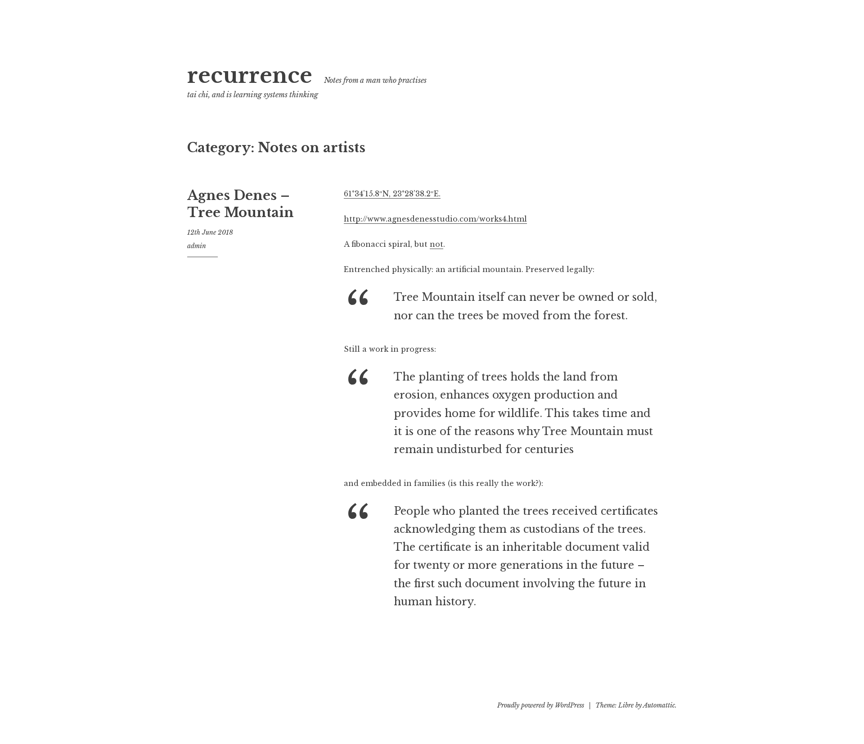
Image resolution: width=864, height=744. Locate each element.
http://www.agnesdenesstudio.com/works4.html (435, 218)
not (436, 244)
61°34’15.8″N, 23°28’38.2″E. (392, 193)
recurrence (249, 75)
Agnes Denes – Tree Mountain (240, 204)
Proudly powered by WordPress (540, 705)
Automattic (659, 705)
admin (196, 246)
